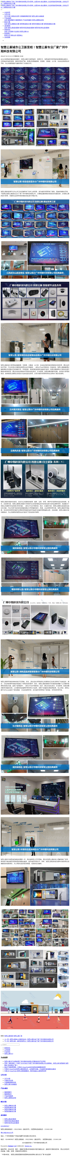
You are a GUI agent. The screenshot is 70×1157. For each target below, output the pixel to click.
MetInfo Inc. (28, 1146)
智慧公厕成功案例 (13, 27)
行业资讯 (17, 31)
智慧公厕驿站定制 (38, 20)
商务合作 (13, 35)
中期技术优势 (15, 16)
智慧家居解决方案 (49, 24)
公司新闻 (10, 31)
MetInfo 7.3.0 (12, 1146)
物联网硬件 (11, 20)
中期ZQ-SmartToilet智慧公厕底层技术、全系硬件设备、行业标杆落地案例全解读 (30, 1069)
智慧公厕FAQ (24, 31)
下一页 (29, 1041)
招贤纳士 (20, 35)
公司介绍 (7, 14)
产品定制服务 (27, 20)
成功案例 (7, 26)
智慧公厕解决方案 (13, 24)
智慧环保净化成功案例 (42, 27)
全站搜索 (7, 37)
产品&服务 (7, 18)
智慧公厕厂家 (17, 1036)
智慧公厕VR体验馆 (38, 16)
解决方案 (7, 22)
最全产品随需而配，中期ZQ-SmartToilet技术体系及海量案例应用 (25, 1067)
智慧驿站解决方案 (25, 24)
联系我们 (7, 33)
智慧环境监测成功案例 (27, 27)
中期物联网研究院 (25, 16)
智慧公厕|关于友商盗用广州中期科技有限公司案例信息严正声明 (24, 1061)
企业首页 (7, 12)
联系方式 (7, 35)
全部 (5, 20)
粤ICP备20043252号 (7, 1132)
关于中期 (7, 16)
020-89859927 (5, 1126)
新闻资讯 (7, 29)
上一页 (29, 1039)
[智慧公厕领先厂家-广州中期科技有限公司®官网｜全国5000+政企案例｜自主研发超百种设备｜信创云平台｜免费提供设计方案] (35, 4)
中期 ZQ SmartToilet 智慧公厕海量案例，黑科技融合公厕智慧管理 (25, 1071)
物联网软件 (19, 20)
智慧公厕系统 (8, 1036)
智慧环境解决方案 (37, 24)
